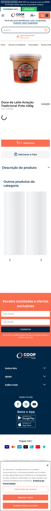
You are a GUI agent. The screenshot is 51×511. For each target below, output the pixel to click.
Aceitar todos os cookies (25, 505)
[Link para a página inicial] (3, 44)
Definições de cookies (25, 489)
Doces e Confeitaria (17, 45)
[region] (25, 486)
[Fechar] (47, 465)
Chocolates (33, 45)
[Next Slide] (40, 260)
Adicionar (29, 143)
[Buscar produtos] (45, 30)
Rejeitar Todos (25, 497)
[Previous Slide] (10, 260)
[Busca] (25, 30)
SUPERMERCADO (10, 9)
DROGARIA (29, 9)
